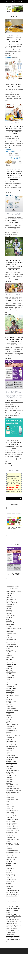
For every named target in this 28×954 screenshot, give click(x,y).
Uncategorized (10, 82)
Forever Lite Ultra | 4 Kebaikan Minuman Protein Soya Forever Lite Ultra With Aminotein (14, 175)
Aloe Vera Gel (10, 588)
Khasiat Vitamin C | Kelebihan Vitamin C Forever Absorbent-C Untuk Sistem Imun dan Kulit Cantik (13, 925)
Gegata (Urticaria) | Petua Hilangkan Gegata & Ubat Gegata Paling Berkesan (13, 903)
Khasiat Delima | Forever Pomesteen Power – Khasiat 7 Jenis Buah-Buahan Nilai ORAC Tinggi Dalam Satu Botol (14, 567)
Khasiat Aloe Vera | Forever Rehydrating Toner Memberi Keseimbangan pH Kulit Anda (14, 444)
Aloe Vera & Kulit (16, 392)
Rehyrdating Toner (10, 438)
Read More (8, 55)
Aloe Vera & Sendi (11, 34)
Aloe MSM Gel (10, 668)
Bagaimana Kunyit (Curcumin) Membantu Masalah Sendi (14, 39)
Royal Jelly (9, 595)
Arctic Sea (9, 590)
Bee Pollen (9, 608)
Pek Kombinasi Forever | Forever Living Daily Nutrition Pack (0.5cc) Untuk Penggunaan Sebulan (14, 130)
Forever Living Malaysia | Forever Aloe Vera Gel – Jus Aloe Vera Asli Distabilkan (13, 932)
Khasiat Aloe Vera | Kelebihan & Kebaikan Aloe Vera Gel (13, 910)
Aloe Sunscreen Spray (12, 887)
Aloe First (9, 391)
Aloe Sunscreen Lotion (12, 885)
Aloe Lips (8, 860)
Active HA (9, 661)
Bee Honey (9, 761)
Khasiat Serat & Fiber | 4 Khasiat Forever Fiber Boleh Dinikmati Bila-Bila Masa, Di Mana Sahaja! (14, 341)
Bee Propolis (9, 650)
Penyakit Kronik (10, 397)
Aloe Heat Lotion (11, 666)
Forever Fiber (10, 335)
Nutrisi (14, 80)
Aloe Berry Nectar (11, 628)
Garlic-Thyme (10, 619)
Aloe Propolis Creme (12, 814)
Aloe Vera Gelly (10, 812)
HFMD (14, 396)
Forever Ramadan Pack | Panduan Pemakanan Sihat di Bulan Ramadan (14, 298)
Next (10, 465)
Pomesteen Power (11, 594)
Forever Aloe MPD (11, 890)
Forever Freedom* (11, 659)
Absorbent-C (9, 654)
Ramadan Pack (10, 294)
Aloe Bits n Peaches (11, 646)
